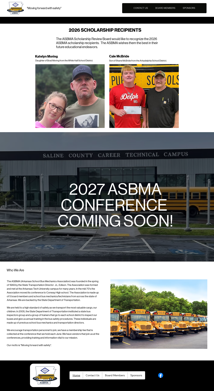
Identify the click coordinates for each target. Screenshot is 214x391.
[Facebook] (160, 375)
